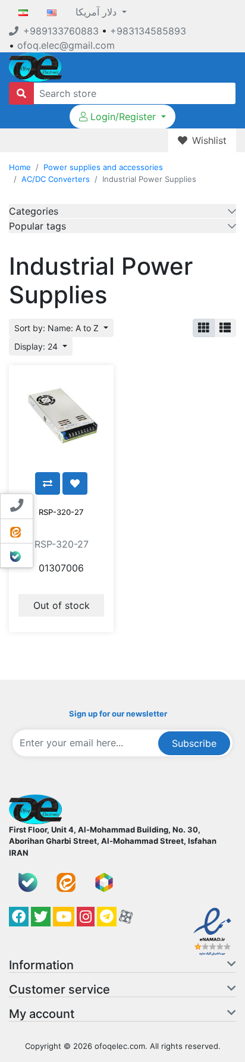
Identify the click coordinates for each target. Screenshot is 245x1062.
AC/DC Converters (55, 179)
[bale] (28, 882)
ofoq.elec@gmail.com (66, 45)
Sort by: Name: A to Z (57, 328)
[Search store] (21, 93)
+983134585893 (148, 31)
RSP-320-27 (61, 512)
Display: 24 (37, 346)
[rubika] (104, 882)
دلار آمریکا (98, 12)
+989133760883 (61, 31)
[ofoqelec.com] (35, 66)
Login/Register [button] (123, 116)
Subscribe (194, 743)
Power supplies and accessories (103, 167)
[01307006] (61, 417)
